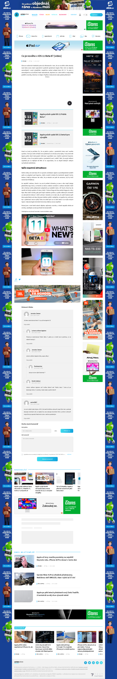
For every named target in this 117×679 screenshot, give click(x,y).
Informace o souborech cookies (63, 669)
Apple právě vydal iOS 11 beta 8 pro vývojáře (55, 136)
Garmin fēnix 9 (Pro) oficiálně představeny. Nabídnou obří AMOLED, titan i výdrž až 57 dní (56, 576)
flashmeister (38, 366)
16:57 (36, 383)
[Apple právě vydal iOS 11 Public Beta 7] (31, 118)
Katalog (54, 15)
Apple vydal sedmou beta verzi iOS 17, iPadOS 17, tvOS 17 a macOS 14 (23, 488)
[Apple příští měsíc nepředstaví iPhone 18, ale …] (23, 637)
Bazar (48, 15)
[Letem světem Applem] (21, 14)
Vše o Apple (41, 583)
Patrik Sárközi (36, 381)
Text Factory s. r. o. (32, 667)
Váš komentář (25, 435)
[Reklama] (7, 5)
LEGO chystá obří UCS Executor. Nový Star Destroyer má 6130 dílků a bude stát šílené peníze (44, 648)
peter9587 (34, 402)
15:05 (36, 332)
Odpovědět (27, 324)
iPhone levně (22, 676)
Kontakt (74, 15)
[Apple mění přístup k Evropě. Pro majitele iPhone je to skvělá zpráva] (66, 637)
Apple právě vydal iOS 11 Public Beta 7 (53, 115)
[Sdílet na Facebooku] (16, 280)
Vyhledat (95, 15)
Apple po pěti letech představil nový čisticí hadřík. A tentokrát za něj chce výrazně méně (58, 594)
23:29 (35, 404)
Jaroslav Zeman (35, 314)
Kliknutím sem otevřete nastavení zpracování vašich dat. (39, 671)
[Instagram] (93, 662)
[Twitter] (89, 662)
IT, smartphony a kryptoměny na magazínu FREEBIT (43, 674)
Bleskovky (63, 15)
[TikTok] (97, 662)
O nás (23, 671)
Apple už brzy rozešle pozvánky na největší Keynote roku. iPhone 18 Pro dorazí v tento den (57, 558)
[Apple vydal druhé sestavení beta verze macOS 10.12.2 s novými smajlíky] (44, 479)
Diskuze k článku (27, 307)
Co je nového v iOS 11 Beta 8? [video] (41, 56)
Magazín (34, 15)
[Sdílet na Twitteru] (19, 280)
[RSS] (101, 662)
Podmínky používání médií (28, 669)
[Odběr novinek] (80, 15)
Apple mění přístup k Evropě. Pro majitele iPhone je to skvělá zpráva (66, 647)
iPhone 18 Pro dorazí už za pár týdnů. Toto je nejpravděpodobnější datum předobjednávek (87, 648)
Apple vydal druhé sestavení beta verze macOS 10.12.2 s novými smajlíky (43, 489)
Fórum (41, 15)
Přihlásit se (67, 431)
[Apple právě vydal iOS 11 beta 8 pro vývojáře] (31, 138)
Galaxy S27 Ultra (51, 676)
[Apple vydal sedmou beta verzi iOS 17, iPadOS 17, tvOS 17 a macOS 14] (23, 479)
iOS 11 (15, 281)
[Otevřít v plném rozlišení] (47, 262)
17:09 (38, 368)
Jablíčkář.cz (27, 674)
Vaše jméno (24, 427)
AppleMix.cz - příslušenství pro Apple (66, 674)
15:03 (35, 315)
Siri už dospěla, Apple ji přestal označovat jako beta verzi (65, 488)
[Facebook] (85, 662)
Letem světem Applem (39, 331)
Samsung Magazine (19, 674)
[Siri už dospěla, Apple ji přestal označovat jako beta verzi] (66, 479)
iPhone (24, 61)
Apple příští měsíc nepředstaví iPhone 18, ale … (23, 647)
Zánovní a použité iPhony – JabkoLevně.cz (36, 676)
